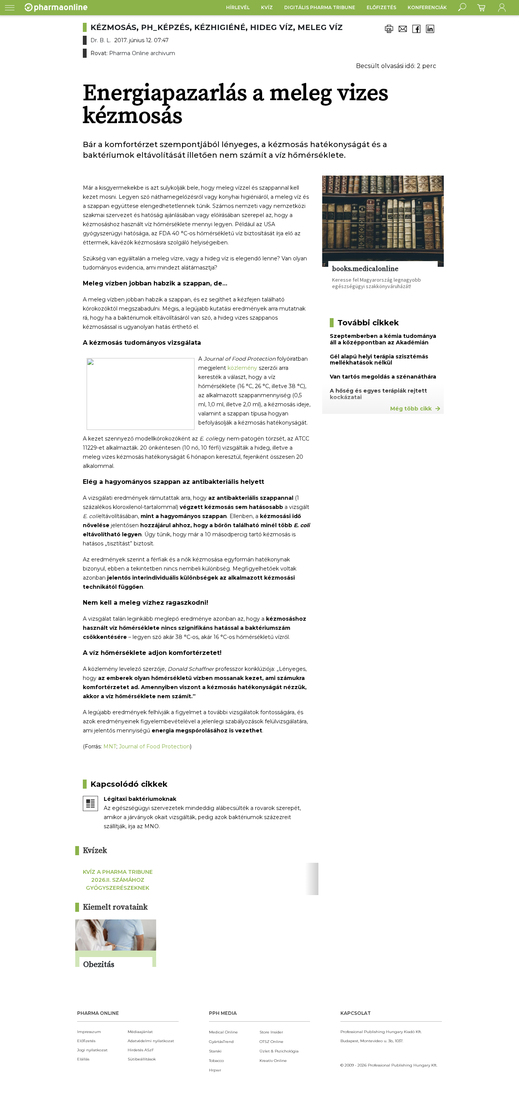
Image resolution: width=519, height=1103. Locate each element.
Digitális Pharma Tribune (319, 7)
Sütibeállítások (142, 1059)
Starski (215, 1051)
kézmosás (113, 27)
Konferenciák (427, 7)
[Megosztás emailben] (403, 32)
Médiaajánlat (140, 1031)
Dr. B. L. (100, 40)
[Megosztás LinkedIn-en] (430, 32)
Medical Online (223, 1032)
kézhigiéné (219, 27)
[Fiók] (502, 7)
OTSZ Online (271, 1041)
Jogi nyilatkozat (92, 1050)
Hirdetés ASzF (141, 1050)
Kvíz (267, 7)
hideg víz (271, 27)
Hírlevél (238, 7)
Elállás (83, 1059)
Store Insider (271, 1032)
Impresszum (89, 1031)
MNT (109, 746)
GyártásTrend (221, 1041)
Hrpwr (215, 1070)
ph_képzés (165, 27)
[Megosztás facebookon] (416, 32)
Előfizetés (381, 7)
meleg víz (320, 27)
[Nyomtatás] (389, 32)
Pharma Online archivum (142, 53)
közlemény (242, 367)
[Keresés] (462, 7)
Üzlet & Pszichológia (279, 1051)
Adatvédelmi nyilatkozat (151, 1040)
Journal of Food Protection (154, 746)
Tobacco (216, 1060)
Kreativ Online (273, 1060)
